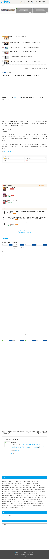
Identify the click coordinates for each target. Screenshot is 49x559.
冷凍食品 (5, 503)
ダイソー (20, 503)
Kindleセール (34, 487)
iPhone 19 (34, 489)
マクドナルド (33, 497)
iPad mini (42, 491)
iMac (41, 493)
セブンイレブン (7, 499)
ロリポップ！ (16, 97)
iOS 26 (14, 491)
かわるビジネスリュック (33, 449)
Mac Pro (13, 495)
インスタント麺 (38, 501)
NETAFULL (23, 554)
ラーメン (29, 501)
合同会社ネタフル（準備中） (28, 552)
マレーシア (35, 481)
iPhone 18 (27, 489)
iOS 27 (20, 491)
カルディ (13, 503)
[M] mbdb (30, 556)
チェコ (15, 483)
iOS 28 (42, 485)
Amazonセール (25, 487)
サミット (42, 503)
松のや (42, 495)
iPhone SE (6, 491)
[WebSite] (13, 453)
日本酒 (36, 483)
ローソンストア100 (36, 499)
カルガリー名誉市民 (34, 447)
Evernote (27, 481)
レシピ (13, 501)
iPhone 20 (42, 489)
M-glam (25, 556)
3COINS (27, 503)
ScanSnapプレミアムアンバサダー (33, 446)
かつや (5, 497)
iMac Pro (29, 495)
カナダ (12, 481)
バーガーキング (42, 497)
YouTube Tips (25, 505)
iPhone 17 (18, 489)
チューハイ (20, 481)
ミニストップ (35, 485)
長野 (29, 483)
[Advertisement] (24, 24)
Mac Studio (21, 495)
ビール (5, 481)
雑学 (42, 487)
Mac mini (6, 495)
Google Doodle (7, 505)
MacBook (15, 493)
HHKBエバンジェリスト (21, 446)
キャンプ (6, 501)
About (17, 552)
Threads (34, 505)
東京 (22, 485)
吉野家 (19, 497)
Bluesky (41, 505)
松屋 (36, 495)
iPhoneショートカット (8, 489)
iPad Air (34, 491)
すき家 (25, 497)
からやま (12, 497)
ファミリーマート (17, 499)
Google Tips (17, 505)
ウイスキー (15, 485)
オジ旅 (25, 449)
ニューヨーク (22, 483)
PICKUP (6, 487)
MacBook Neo (6, 485)
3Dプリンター (19, 507)
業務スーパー (35, 503)
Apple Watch (6, 493)
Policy (21, 552)
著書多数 (17, 450)
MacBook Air (24, 493)
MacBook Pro (33, 493)
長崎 (27, 485)
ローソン (27, 499)
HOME (3, 5)
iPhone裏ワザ (14, 487)
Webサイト (6, 5)
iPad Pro (27, 491)
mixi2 (5, 507)
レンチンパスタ (21, 501)
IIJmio (12, 507)
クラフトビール (7, 483)
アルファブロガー (24, 444)
